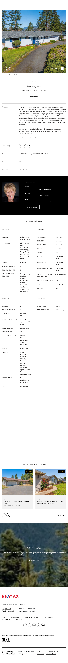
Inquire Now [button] (34, 96)
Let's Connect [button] (34, 560)
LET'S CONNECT (21, 619)
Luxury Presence (40, 652)
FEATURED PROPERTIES (31, 617)
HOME (4, 617)
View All (61, 515)
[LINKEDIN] (34, 625)
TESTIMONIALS (6, 619)
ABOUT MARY (15, 617)
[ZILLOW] (43, 625)
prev (8, 68)
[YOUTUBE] (38, 625)
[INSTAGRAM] (29, 625)
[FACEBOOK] (25, 625)
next (12, 68)
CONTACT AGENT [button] (32, 207)
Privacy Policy (51, 654)
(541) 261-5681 (44, 195)
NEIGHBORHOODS (48, 617)
